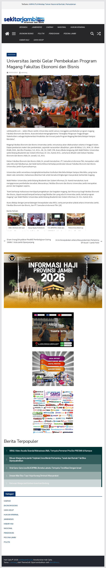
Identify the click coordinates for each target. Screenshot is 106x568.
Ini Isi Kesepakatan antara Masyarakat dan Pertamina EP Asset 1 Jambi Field (77, 241)
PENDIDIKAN (54, 34)
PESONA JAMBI (69, 34)
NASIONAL (61, 27)
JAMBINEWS (37, 27)
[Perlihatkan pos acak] (99, 33)
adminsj (24, 72)
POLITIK (41, 34)
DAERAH (49, 27)
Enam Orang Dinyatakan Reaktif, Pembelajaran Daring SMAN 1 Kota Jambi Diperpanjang (29, 241)
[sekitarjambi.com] (53, 17)
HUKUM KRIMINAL (77, 27)
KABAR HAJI (24, 40)
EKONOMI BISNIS (26, 34)
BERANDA (23, 27)
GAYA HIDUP (38, 40)
